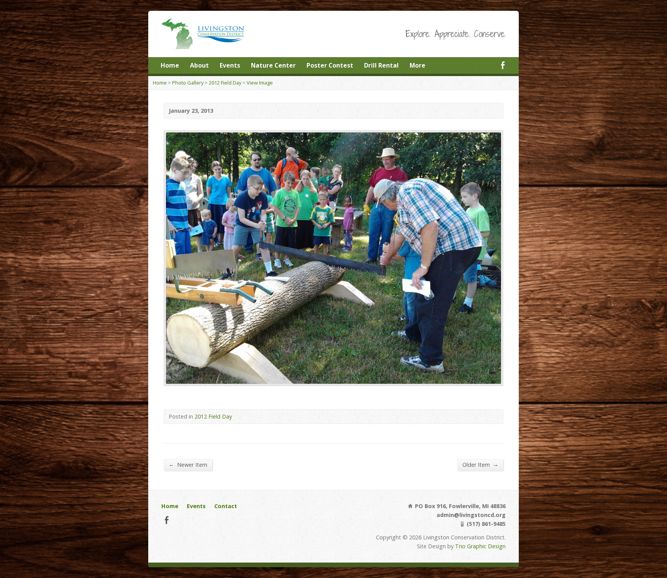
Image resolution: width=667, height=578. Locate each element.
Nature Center (273, 65)
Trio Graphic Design (480, 546)
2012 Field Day (225, 82)
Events (230, 65)
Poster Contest (329, 65)
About (199, 65)
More (417, 65)
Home (170, 65)
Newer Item (188, 464)
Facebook (502, 65)
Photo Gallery (187, 82)
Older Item (480, 464)
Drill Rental (381, 65)
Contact (225, 506)
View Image (260, 82)
